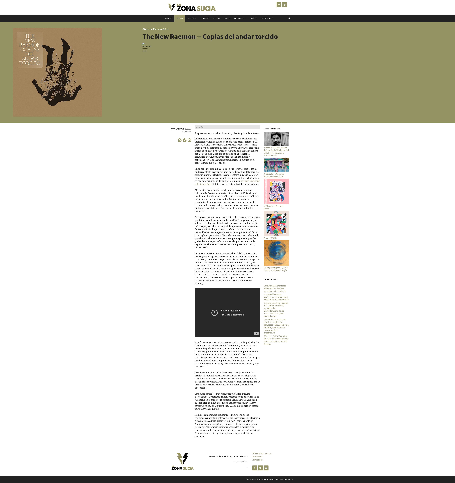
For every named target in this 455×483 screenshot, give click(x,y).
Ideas (227, 18)
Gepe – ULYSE (270, 238)
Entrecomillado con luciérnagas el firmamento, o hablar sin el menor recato (276, 297)
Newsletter (257, 460)
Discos (180, 18)
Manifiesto (257, 457)
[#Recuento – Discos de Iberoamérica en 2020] (276, 171)
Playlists (191, 18)
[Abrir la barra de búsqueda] (289, 18)
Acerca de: (266, 18)
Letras (216, 18)
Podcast (205, 18)
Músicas (168, 18)
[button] (180, 140)
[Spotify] (266, 467)
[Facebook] (279, 4)
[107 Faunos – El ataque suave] (276, 203)
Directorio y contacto (261, 453)
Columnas (238, 18)
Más (252, 18)
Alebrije (290, 479)
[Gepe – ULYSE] (276, 236)
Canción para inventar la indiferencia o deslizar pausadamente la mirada (275, 288)
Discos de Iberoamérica (155, 29)
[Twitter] (284, 4)
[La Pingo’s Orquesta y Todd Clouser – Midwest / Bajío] (276, 265)
